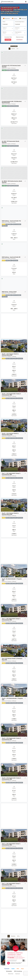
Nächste (13, 48)
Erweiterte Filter (8, 37)
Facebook (6, 968)
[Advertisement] (14, 325)
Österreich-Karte (20, 37)
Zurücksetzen (19, 39)
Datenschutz (10, 973)
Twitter (13, 968)
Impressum (17, 973)
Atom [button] (22, 968)
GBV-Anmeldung (18, 971)
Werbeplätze (9, 971)
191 (17, 48)
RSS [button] (18, 968)
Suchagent (7, 39)
